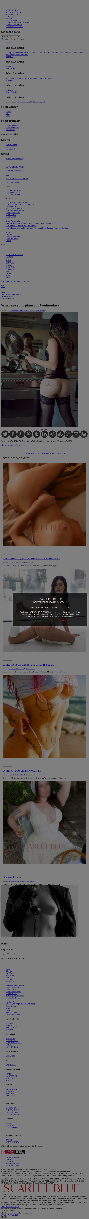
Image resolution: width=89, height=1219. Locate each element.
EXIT (64, 621)
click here (45, 616)
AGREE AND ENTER (43, 621)
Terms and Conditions (67, 614)
